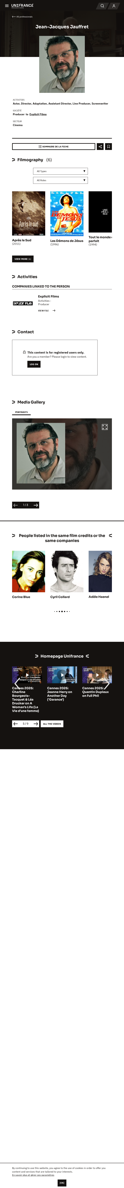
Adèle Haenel (99, 597)
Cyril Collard (60, 597)
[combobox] (60, 171)
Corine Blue (21, 597)
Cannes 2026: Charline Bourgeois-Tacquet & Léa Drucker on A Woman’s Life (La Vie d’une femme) (25, 699)
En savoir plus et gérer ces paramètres (33, 1174)
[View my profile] (114, 6)
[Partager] (100, 146)
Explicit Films (38, 114)
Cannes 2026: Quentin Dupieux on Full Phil (95, 692)
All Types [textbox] (42, 171)
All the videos (52, 723)
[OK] (62, 1182)
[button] (105, 427)
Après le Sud (21, 240)
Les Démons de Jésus (66, 241)
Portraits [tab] (21, 412)
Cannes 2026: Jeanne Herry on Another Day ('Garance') (59, 693)
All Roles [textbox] (41, 180)
